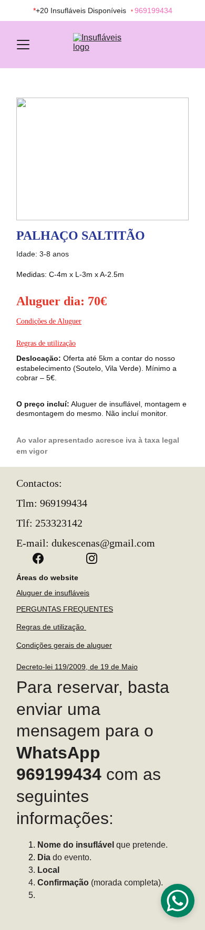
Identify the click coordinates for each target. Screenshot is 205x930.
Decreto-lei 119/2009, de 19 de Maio (77, 666)
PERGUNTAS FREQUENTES (64, 609)
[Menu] (23, 44)
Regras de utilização (46, 343)
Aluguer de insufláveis (52, 593)
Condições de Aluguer (48, 321)
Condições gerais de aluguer (64, 645)
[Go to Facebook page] (43, 558)
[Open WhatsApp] (177, 900)
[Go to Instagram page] (91, 558)
